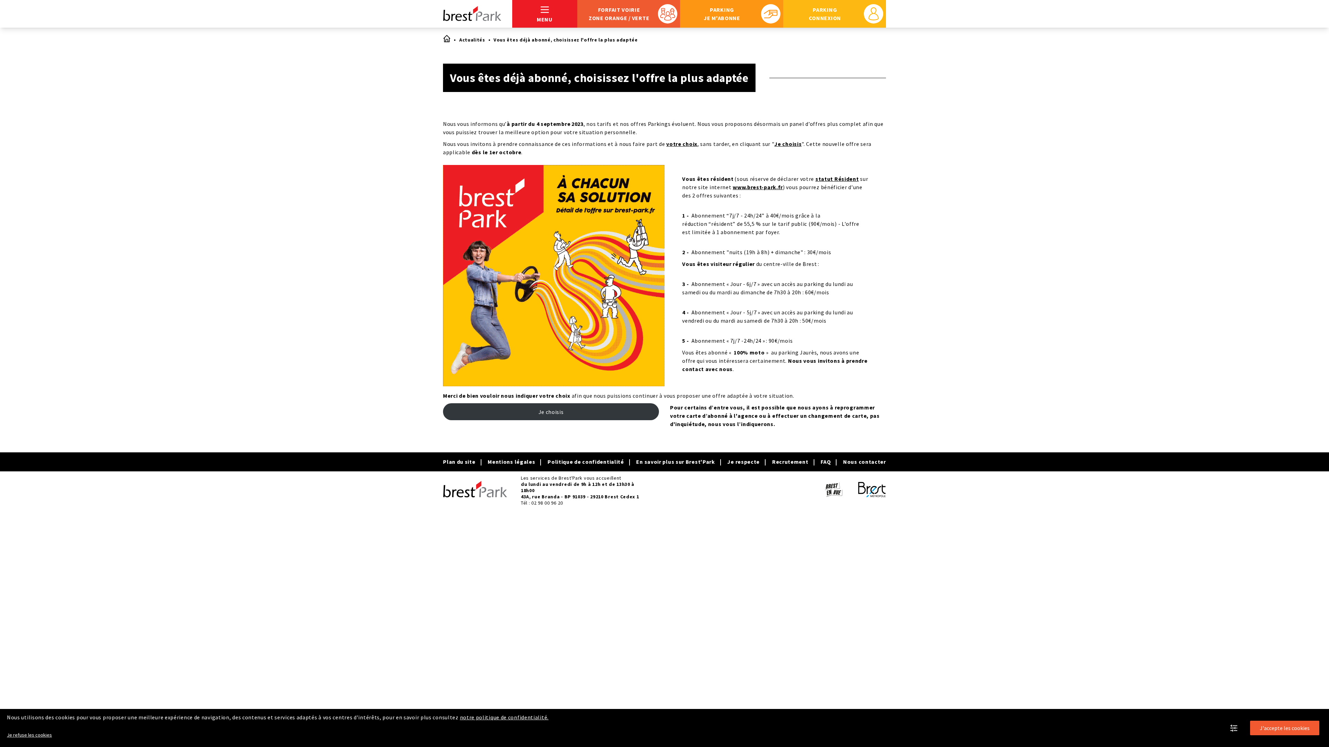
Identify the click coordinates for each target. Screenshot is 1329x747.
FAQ (826, 461)
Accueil (446, 38)
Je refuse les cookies (29, 735)
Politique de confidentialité (586, 461)
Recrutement (790, 461)
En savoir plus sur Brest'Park (675, 461)
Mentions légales (511, 461)
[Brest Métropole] (872, 490)
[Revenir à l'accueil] (477, 14)
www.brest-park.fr (758, 187)
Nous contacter (864, 461)
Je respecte (743, 461)
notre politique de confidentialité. (504, 717)
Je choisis (788, 143)
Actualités (472, 40)
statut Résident (837, 178)
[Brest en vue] (833, 490)
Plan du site (459, 461)
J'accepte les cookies (1285, 728)
